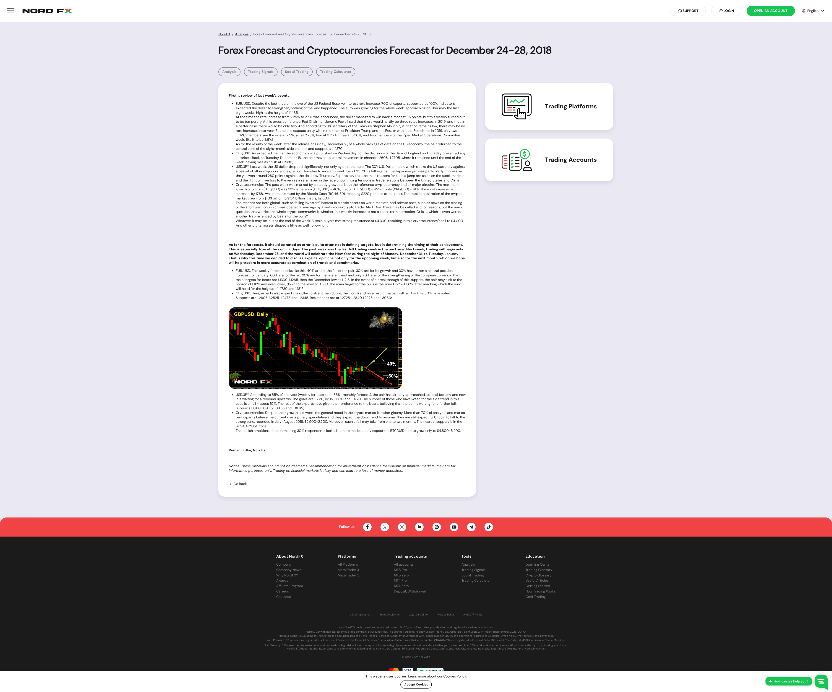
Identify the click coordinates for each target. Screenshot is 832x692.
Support (690, 10)
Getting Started (537, 586)
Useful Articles (537, 580)
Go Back (240, 484)
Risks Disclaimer (390, 614)
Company (284, 564)
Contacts (283, 596)
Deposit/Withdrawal (410, 591)
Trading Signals (261, 71)
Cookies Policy (454, 676)
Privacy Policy (446, 614)
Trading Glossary (538, 570)
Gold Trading (535, 596)
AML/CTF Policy (472, 614)
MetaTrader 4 (348, 570)
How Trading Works (540, 591)
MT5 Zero (401, 575)
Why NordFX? (287, 575)
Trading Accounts (571, 160)
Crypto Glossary (538, 575)
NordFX (224, 34)
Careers (282, 591)
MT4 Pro (400, 580)
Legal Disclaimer (419, 614)
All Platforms (348, 564)
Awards (282, 580)
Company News (288, 570)
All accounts (404, 564)
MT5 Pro (400, 570)
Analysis (242, 34)
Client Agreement (361, 614)
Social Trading (297, 71)
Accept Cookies (416, 684)
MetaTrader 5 (348, 575)
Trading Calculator (335, 71)
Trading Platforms (571, 106)
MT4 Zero (401, 586)
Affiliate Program (289, 586)
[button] (10, 11)
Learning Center (538, 564)
